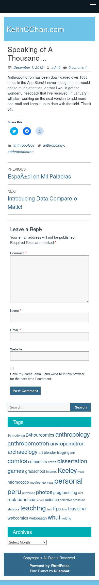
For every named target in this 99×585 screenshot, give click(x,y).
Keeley (67, 470)
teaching (33, 507)
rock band (18, 499)
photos (44, 492)
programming (65, 492)
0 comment (78, 67)
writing (66, 518)
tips (57, 508)
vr (84, 508)
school (40, 500)
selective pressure (72, 500)
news (50, 482)
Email (15, 329)
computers (37, 461)
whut (54, 517)
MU (44, 482)
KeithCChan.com (35, 29)
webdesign (38, 518)
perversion (28, 493)
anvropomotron (67, 443)
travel (74, 508)
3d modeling (16, 435)
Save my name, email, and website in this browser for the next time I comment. (47, 376)
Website (16, 349)
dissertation (72, 461)
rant (80, 493)
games (16, 470)
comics (17, 460)
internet (51, 471)
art (41, 452)
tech (49, 509)
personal (68, 480)
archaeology (23, 451)
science (52, 499)
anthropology (24, 145)
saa (32, 499)
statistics (13, 509)
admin (56, 67)
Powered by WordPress (49, 565)
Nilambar (61, 570)
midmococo (18, 482)
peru (14, 491)
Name (15, 310)
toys (64, 509)
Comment (18, 253)
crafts (52, 461)
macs (81, 472)
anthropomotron (21, 151)
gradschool (35, 471)
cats (72, 453)
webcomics (18, 518)
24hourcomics (40, 434)
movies (35, 482)
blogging (63, 452)
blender (50, 452)
